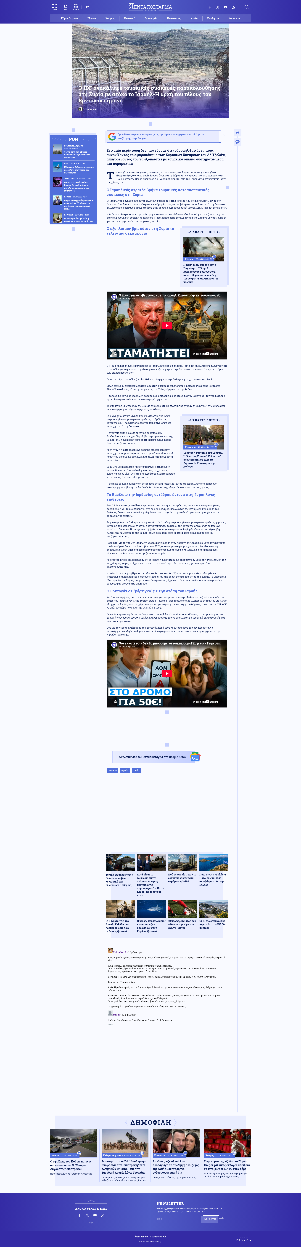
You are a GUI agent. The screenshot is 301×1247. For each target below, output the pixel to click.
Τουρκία (112, 770)
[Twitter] (217, 7)
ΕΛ (87, 7)
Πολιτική (129, 18)
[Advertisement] (167, 815)
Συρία (136, 770)
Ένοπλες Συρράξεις (89, 81)
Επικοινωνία (159, 1236)
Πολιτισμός (174, 18)
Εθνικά (91, 18)
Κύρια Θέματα (69, 18)
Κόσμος (110, 18)
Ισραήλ (125, 770)
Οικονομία (151, 18)
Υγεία (194, 18)
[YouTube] (225, 7)
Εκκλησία (213, 18)
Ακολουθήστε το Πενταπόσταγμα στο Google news (152, 757)
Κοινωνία (234, 18)
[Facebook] (209, 7)
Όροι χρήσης (141, 1236)
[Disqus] (167, 986)
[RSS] (233, 7)
